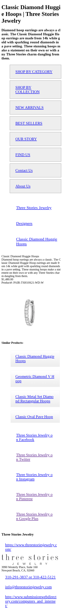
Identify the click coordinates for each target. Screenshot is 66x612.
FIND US (22, 154)
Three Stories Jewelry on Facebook (34, 437)
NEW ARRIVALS (29, 107)
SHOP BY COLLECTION (27, 89)
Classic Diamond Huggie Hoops (34, 358)
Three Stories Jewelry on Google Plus (34, 516)
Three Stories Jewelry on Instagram (34, 476)
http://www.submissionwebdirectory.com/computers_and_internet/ (30, 601)
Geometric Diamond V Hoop (34, 378)
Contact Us (24, 170)
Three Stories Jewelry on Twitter (34, 457)
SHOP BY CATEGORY (33, 71)
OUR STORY (26, 139)
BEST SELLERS (28, 123)
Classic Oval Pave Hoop (34, 417)
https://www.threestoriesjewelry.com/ (31, 547)
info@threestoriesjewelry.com (28, 587)
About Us (22, 186)
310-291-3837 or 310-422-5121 (30, 577)
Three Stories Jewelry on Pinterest (34, 496)
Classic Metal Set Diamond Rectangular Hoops (34, 398)
